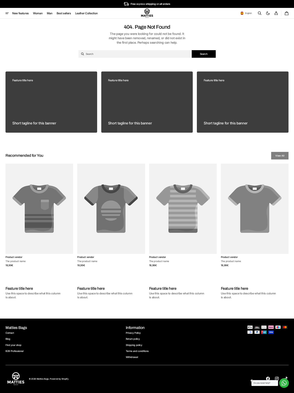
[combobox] (134, 54)
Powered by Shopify (59, 379)
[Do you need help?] (284, 383)
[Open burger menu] (7, 13)
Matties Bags (43, 379)
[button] (246, 13)
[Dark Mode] (268, 13)
